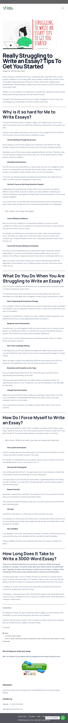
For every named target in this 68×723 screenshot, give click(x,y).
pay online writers (40, 84)
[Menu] (62, 8)
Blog (6, 633)
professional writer (47, 519)
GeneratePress (45, 720)
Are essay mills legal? (24, 211)
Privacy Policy (22, 716)
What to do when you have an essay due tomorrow (37, 440)
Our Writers (32, 716)
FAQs (38, 716)
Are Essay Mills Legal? (13, 636)
